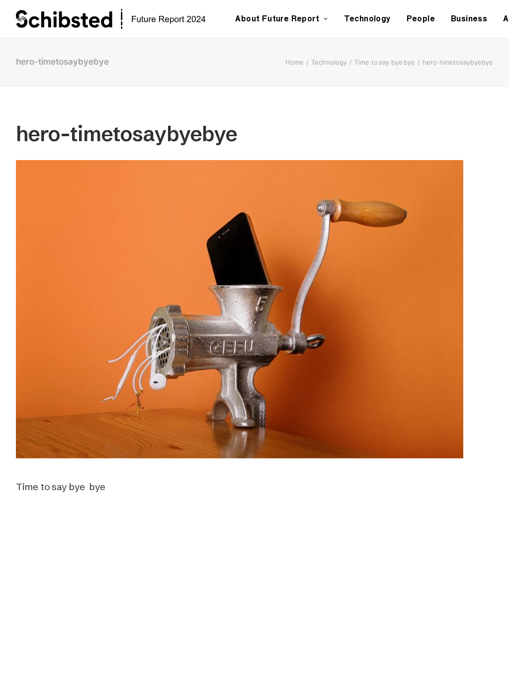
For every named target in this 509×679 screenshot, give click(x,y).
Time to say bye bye (384, 62)
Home (294, 62)
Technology (367, 18)
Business (469, 18)
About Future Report (277, 18)
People (421, 18)
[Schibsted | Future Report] (122, 19)
